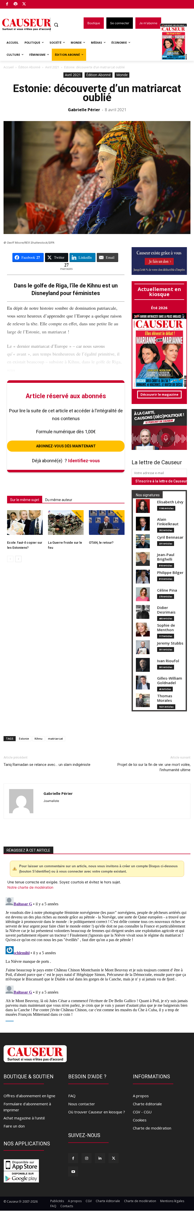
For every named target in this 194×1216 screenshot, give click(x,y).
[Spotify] (15, 4)
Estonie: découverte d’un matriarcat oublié (97, 93)
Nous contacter (81, 1103)
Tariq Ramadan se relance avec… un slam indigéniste (47, 764)
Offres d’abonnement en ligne (29, 1095)
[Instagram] (86, 1158)
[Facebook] (7, 4)
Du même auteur (58, 500)
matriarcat (55, 738)
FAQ (72, 1095)
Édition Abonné (29, 67)
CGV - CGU (142, 1111)
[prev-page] (10, 559)
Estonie (24, 738)
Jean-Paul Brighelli (165, 557)
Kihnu (38, 738)
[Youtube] (73, 1171)
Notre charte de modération (30, 887)
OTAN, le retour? (101, 542)
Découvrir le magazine (159, 394)
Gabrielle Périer (84, 109)
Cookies (140, 1119)
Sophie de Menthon (166, 627)
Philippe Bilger (170, 572)
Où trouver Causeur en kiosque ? (96, 1111)
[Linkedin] (100, 1158)
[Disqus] (97, 958)
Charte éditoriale (147, 1103)
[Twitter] (24, 4)
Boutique (37, 3)
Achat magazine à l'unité (24, 1117)
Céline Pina (167, 590)
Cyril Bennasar (170, 537)
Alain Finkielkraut (168, 521)
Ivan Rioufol (168, 660)
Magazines (176, 42)
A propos (141, 1095)
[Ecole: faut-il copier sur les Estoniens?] (25, 522)
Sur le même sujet (24, 500)
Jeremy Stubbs (170, 643)
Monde (122, 74)
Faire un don (14, 1125)
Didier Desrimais (166, 610)
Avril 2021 (52, 67)
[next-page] (18, 559)
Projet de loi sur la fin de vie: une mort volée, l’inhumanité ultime (153, 767)
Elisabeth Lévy (170, 502)
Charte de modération (152, 1128)
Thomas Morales (164, 698)
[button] (56, 25)
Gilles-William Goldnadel (169, 680)
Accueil (9, 67)
